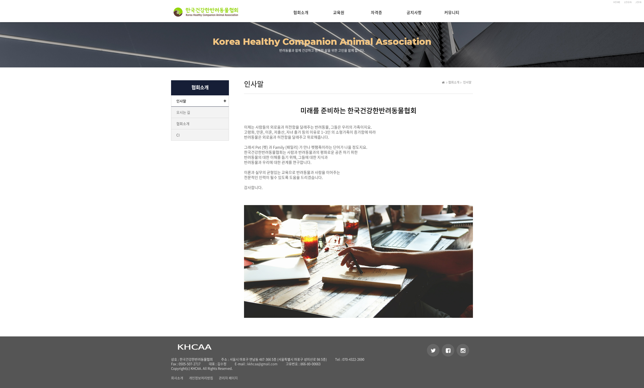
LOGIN (628, 2)
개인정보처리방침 (201, 377)
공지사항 (414, 12)
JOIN (638, 2)
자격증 (376, 12)
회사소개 (177, 377)
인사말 (181, 100)
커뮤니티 (451, 12)
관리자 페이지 (228, 377)
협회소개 (300, 12)
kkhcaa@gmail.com (262, 363)
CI (178, 134)
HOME (616, 2)
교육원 (338, 12)
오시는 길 (183, 112)
